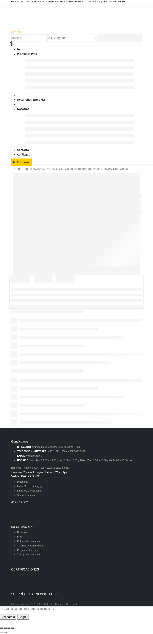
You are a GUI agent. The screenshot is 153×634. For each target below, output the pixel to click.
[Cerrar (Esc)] (12, 628)
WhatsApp (61, 472)
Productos (22, 481)
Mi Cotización (21, 162)
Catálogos (23, 154)
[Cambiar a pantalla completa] (5, 628)
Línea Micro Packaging (29, 486)
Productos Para (27, 54)
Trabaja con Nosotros (28, 554)
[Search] (99, 38)
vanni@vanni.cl (34, 455)
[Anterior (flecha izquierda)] (1, 632)
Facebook (16, 472)
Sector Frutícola (26, 495)
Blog (19, 536)
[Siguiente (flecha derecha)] (5, 632)
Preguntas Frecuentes (29, 550)
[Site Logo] (50, 20)
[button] (16, 32)
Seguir (23, 617)
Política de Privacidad (29, 541)
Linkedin (49, 472)
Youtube (27, 472)
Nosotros (23, 109)
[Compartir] (8, 628)
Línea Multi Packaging (29, 490)
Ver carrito (8, 617)
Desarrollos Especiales (31, 99)
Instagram (38, 472)
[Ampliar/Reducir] (1, 628)
